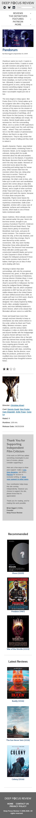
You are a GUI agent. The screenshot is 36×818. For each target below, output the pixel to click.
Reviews (18, 13)
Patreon (18, 21)
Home (10, 804)
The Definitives (18, 16)
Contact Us (22, 804)
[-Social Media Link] (4, 7)
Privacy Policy (18, 806)
